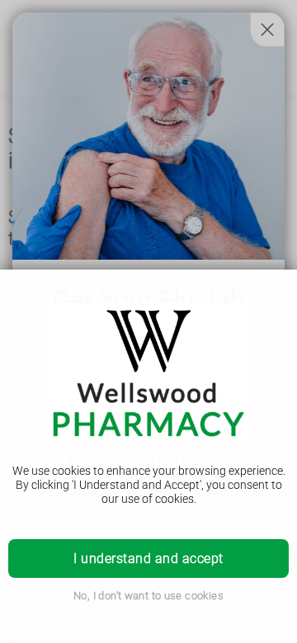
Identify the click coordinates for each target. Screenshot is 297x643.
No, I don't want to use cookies (148, 595)
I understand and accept (148, 558)
